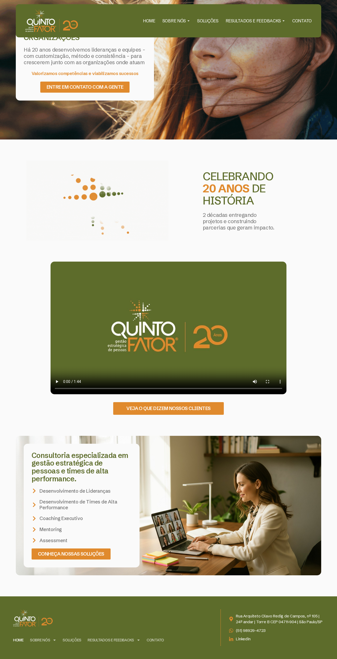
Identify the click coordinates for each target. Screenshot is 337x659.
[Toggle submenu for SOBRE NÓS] (188, 21)
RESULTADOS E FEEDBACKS (253, 20)
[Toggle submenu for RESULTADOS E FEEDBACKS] (283, 21)
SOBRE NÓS (174, 20)
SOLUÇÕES (208, 20)
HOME (149, 20)
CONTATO (302, 20)
